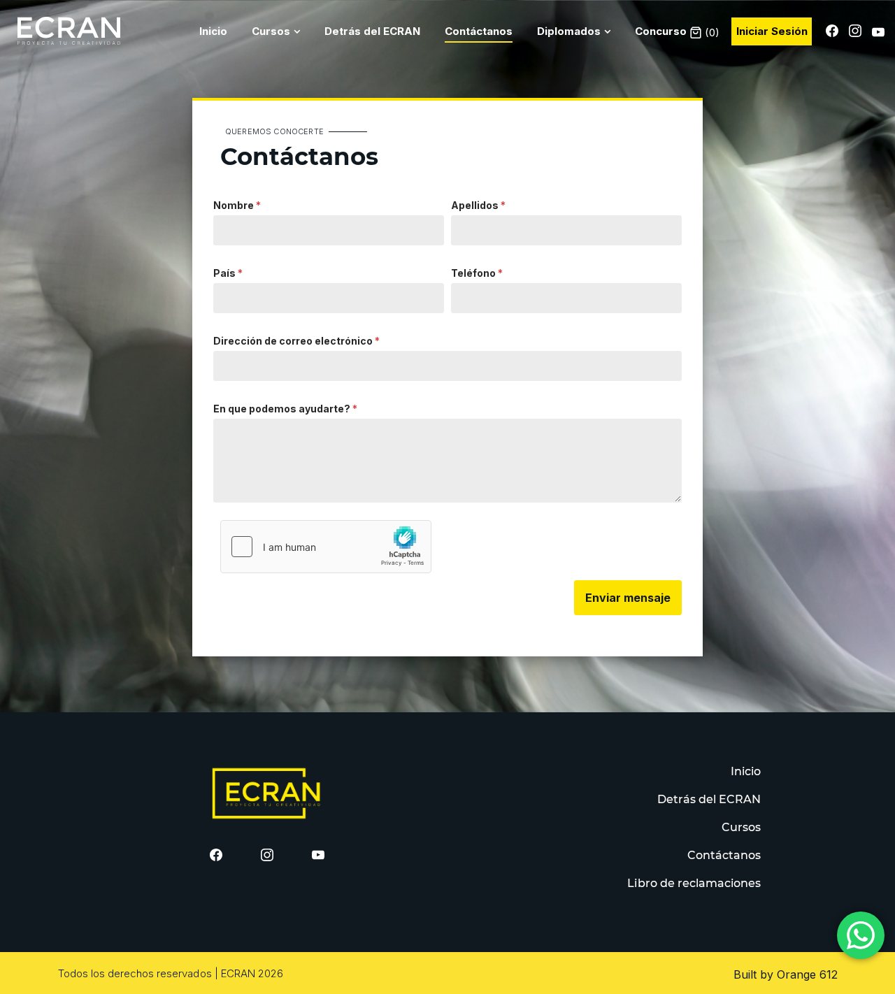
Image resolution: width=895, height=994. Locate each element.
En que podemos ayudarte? (285, 409)
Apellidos (478, 205)
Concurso (661, 31)
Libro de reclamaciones (694, 883)
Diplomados (569, 31)
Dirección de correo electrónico (296, 341)
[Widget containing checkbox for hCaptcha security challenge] (325, 546)
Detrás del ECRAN (372, 31)
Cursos (271, 31)
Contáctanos (479, 31)
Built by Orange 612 (785, 974)
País (228, 273)
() (710, 32)
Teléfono (477, 273)
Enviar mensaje (628, 598)
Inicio (213, 31)
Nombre (237, 205)
